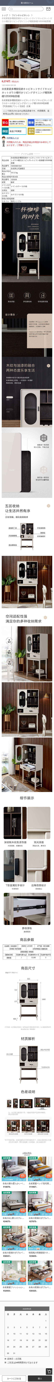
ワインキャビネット (21, 15)
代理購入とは (13, 137)
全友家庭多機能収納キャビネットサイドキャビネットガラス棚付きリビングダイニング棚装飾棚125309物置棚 (27, 20)
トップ (5, 15)
